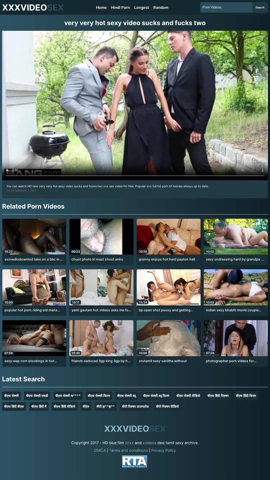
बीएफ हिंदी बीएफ (14, 406)
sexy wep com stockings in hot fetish (29, 361)
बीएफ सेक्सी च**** (68, 396)
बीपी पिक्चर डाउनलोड (135, 406)
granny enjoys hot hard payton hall (167, 259)
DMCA (100, 450)
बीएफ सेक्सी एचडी (37, 396)
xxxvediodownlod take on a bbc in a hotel (33, 259)
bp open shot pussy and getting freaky (164, 310)
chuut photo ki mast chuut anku (97, 259)
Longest (141, 7)
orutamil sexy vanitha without (163, 361)
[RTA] (134, 462)
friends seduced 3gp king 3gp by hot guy (101, 361)
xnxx (129, 443)
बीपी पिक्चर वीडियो (167, 406)
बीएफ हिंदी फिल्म (246, 396)
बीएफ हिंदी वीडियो (64, 406)
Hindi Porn (120, 7)
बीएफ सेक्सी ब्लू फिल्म (156, 396)
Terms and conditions (128, 450)
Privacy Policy (163, 450)
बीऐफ (86, 406)
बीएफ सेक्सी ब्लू (126, 396)
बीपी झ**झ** (106, 406)
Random (160, 7)
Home (101, 7)
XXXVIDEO (33, 7)
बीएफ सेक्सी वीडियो (188, 396)
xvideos (149, 443)
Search (260, 7)
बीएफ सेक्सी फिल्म (99, 396)
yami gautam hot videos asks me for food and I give (101, 310)
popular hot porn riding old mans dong (30, 310)
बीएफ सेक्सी (11, 396)
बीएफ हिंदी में (38, 406)
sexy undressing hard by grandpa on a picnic (235, 259)
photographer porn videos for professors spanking (230, 361)
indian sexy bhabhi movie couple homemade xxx (232, 310)
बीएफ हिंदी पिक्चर (218, 396)
